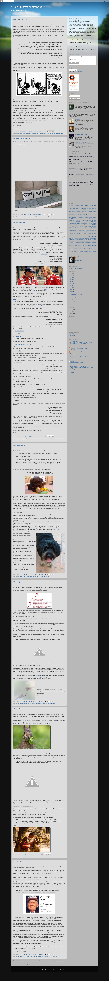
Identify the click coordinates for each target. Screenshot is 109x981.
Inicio (41, 961)
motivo (70, 238)
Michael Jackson (82, 234)
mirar (75, 236)
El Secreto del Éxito (19, 222)
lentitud (53, 133)
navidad (85, 238)
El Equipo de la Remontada (21, 138)
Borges (91, 208)
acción (72, 205)
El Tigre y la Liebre (18, 709)
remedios (76, 244)
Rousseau (70, 245)
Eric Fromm (88, 223)
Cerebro (82, 211)
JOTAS (72, 361)
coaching (24, 438)
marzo (73, 304)
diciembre (73, 293)
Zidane (93, 251)
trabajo (48, 216)
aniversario (81, 206)
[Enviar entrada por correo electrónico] (45, 131)
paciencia (77, 239)
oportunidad (61, 438)
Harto (71, 357)
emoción (93, 221)
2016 (71, 285)
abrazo (70, 205)
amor (77, 206)
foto (69, 226)
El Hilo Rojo (16, 582)
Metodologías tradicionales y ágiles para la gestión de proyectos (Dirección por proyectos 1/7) (81, 343)
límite (87, 231)
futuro (76, 226)
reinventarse (71, 244)
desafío (94, 217)
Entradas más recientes (20, 961)
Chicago (85, 211)
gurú (73, 227)
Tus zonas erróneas (89, 248)
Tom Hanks (71, 248)
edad (83, 220)
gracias (70, 227)
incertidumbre (92, 229)
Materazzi (70, 234)
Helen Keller (86, 227)
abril (72, 303)
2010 (71, 311)
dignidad (29, 216)
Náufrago (81, 238)
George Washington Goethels (90, 226)
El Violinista (71, 112)
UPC (95, 248)
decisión (20, 133)
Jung (95, 230)
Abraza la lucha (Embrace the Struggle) (84, 127)
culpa (86, 215)
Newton (88, 238)
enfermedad (83, 223)
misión (45, 438)
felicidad (83, 224)
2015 (71, 287)
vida (62, 133)
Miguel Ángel (71, 236)
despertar (82, 218)
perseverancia (16, 439)
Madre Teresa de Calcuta (73, 233)
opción (94, 238)
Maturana (74, 234)
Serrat (86, 245)
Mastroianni (94, 233)
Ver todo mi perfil (79, 260)
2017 (71, 283)
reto (45, 576)
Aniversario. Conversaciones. (81, 134)
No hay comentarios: (38, 131)
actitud (20, 438)
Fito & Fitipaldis (87, 224)
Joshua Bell (91, 230)
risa (85, 244)
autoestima (21, 216)
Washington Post (72, 251)
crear (84, 214)
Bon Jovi (88, 208)
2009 (71, 313)
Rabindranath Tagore (83, 242)
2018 (71, 281)
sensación (82, 245)
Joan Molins (87, 230)
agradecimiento (88, 205)
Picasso (86, 241)
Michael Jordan (89, 234)
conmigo (25, 703)
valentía (52, 956)
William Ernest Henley (84, 251)
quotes (77, 242)
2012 (71, 307)
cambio (84, 209)
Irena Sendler (80, 230)
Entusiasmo (77, 119)
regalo (94, 242)
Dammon (94, 215)
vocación (88, 249)
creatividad (89, 214)
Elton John (88, 221)
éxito (37, 438)
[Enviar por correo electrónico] (48, 131)
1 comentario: (36, 854)
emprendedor (35, 133)
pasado (81, 239)
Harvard (82, 227)
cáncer (94, 209)
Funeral (72, 226)
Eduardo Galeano (27, 133)
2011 (71, 309)
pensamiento (89, 239)
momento (85, 236)
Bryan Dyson (75, 209)
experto (72, 224)
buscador (80, 209)
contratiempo (72, 214)
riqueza (82, 244)
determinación (92, 218)
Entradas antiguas (59, 961)
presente (74, 242)
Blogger (65, 969)
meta (78, 234)
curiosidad (90, 215)
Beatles (80, 208)
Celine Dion (79, 211)
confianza (27, 956)
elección (78, 221)
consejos (85, 212)
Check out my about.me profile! (76, 268)
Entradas (72, 95)
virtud (47, 576)
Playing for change (92, 241)
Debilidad (28, 856)
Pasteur (84, 239)
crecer (94, 214)
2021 (71, 275)
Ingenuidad (75, 230)
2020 (71, 277)
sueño (82, 246)
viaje (74, 249)
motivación (57, 133)
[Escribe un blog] (49, 131)
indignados (71, 230)
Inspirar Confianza (18, 861)
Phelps (83, 241)
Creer (31, 956)
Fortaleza (48, 133)
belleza (84, 208)
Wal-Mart (56, 956)
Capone (70, 211)
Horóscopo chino (82, 229)
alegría (94, 205)
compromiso (30, 438)
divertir (80, 220)
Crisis (25, 216)
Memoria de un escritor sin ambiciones (80, 356)
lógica (94, 231)
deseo (78, 218)
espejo (92, 223)
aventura (70, 208)
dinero (36, 576)
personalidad (79, 241)
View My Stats (72, 335)
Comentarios (73, 98)
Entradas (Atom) (24, 964)
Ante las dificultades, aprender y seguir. (78, 348)
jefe (83, 230)
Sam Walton (46, 956)
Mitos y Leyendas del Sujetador (78, 351)
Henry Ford (91, 227)
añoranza (84, 206)
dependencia (39, 703)
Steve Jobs (74, 246)
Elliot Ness (83, 221)
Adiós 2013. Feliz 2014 (20, 19)
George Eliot (81, 226)
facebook (41, 438)
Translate (79, 71)
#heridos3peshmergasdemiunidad (77, 362)
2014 (71, 289)
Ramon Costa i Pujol (75, 341)
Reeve (91, 242)
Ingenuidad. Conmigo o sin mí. (82, 142)
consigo (29, 703)
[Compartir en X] (50, 131)
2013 (71, 291)
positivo (40, 216)
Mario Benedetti (85, 233)
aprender (88, 206)
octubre (73, 297)
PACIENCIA (77, 105)
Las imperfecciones (19, 445)
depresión (89, 217)
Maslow (89, 233)
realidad (88, 242)
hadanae (72, 372)
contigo (33, 576)
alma (19, 576)
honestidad (71, 229)
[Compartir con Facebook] (52, 131)
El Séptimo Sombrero (75, 347)
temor (90, 246)
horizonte (75, 229)
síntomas (89, 245)
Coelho (94, 211)
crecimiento (71, 215)
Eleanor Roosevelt (72, 221)
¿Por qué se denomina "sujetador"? (77, 353)
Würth (90, 251)
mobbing (50, 438)
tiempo (94, 246)
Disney (77, 220)
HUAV (87, 229)
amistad (23, 576)
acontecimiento (78, 205)
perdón (94, 239)
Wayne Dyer (77, 251)
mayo (72, 301)
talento (22, 439)
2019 (71, 279)
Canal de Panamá (89, 209)
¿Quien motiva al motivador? (28, 6)
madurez (80, 233)
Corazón (77, 214)
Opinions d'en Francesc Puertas (78, 366)
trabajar (45, 216)
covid (81, 214)
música (73, 238)
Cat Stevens (74, 211)
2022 (71, 273)
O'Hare (91, 238)
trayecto (83, 248)
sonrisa (94, 245)
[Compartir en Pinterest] (53, 131)
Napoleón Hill (77, 238)
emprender (41, 133)
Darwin (70, 217)
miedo (94, 234)
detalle (87, 218)
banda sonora (75, 208)
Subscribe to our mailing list (77, 57)
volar (91, 249)
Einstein (94, 220)
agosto (73, 299)
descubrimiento (72, 218)
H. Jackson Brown (77, 227)
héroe (94, 227)
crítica (83, 215)
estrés (94, 223)
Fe (45, 133)
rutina (74, 245)
